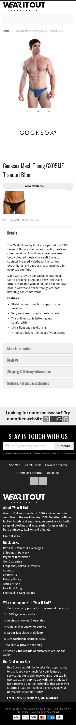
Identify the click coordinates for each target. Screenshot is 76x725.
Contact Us (52, 473)
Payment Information (16, 557)
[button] (27, 111)
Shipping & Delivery (16, 552)
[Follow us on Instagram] (43, 480)
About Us (9, 570)
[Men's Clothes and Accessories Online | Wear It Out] (24, 6)
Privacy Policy (47, 453)
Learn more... (11, 535)
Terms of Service (63, 453)
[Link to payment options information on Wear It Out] (38, 718)
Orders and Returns (29, 473)
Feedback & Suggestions (19, 593)
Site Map (14, 465)
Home (6, 30)
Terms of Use (11, 584)
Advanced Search (56, 465)
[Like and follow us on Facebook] (34, 480)
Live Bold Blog (12, 588)
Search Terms (32, 465)
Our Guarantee (12, 561)
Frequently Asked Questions (21, 566)
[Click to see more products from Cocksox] (38, 132)
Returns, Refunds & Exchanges (23, 548)
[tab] (38, 233)
